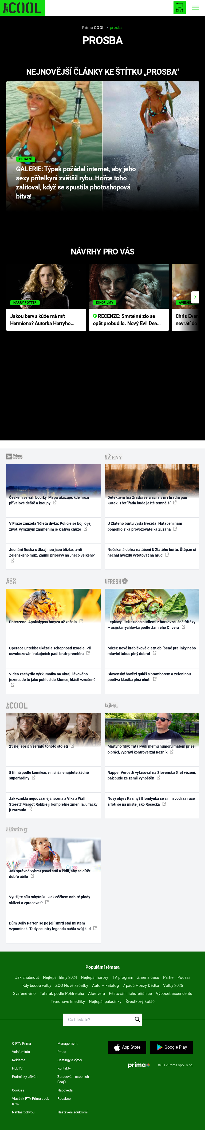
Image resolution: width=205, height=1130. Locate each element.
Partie (168, 977)
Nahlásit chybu (23, 1112)
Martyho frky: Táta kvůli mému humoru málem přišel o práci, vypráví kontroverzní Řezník (152, 749)
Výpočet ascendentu (174, 993)
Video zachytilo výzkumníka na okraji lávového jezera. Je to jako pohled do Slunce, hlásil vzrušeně (52, 677)
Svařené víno (24, 993)
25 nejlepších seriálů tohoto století (39, 746)
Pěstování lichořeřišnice (130, 993)
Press (61, 1052)
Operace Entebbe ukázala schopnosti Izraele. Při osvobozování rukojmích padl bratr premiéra (50, 651)
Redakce (64, 1099)
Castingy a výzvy (69, 1060)
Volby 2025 (173, 985)
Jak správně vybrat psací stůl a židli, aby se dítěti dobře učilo (50, 874)
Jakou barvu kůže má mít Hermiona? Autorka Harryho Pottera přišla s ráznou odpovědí (40, 320)
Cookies (18, 1090)
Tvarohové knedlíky (68, 1001)
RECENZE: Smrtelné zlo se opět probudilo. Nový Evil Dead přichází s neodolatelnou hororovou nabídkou (126, 320)
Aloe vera (96, 993)
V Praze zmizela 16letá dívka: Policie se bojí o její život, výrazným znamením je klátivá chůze (51, 526)
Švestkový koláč (140, 1001)
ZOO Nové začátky (71, 985)
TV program (122, 977)
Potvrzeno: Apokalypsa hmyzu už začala (43, 622)
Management (67, 1043)
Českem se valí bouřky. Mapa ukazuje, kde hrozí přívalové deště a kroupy (49, 500)
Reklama (18, 1060)
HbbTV (17, 1068)
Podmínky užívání (25, 1077)
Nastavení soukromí (72, 1112)
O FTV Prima (21, 1043)
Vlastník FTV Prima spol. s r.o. (30, 1101)
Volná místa (21, 1052)
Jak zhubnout (27, 977)
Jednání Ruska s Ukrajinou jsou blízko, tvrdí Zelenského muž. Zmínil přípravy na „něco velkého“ (52, 552)
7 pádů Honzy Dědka (141, 985)
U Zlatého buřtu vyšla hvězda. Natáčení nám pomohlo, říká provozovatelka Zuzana (145, 526)
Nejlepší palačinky (105, 1001)
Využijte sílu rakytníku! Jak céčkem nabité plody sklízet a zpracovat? (49, 900)
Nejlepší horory (94, 977)
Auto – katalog (105, 985)
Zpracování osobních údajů (73, 1079)
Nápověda (65, 1090)
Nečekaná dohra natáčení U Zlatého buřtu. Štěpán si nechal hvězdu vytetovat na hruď (152, 552)
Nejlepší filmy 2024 (60, 977)
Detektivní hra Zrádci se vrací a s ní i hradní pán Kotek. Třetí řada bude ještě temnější (147, 500)
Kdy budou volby (36, 985)
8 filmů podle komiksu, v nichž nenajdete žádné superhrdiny (49, 775)
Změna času (148, 977)
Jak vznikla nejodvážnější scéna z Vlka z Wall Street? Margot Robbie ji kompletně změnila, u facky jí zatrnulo (53, 804)
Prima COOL (93, 27)
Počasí (184, 977)
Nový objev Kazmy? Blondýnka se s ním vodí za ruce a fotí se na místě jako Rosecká (151, 801)
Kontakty (64, 1068)
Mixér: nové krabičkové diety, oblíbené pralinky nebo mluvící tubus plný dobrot (152, 651)
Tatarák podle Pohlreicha (62, 993)
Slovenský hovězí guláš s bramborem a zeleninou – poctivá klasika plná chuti (151, 677)
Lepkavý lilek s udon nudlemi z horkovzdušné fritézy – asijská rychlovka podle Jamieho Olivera (151, 625)
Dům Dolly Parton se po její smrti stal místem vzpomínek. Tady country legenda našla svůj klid (50, 926)
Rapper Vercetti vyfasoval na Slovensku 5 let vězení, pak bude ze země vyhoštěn (152, 775)
